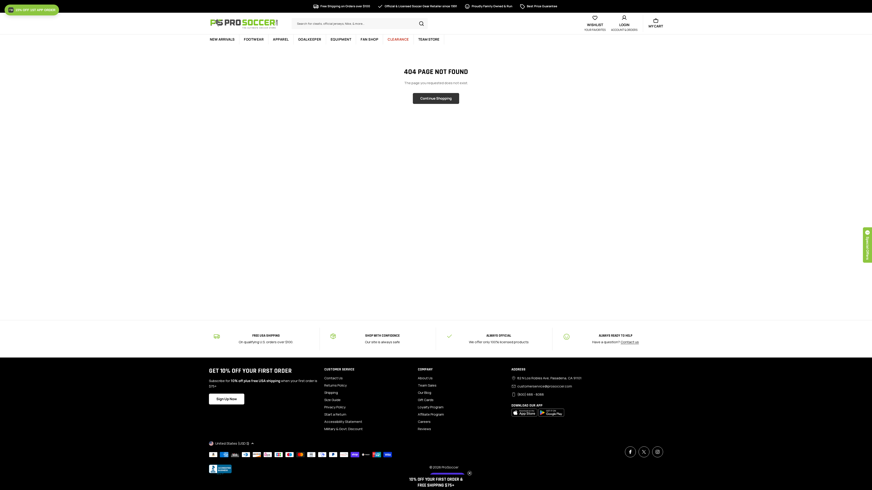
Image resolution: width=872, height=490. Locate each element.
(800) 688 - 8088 (530, 394)
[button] (867, 245)
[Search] (421, 23)
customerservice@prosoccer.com (544, 386)
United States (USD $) (232, 443)
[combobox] (360, 23)
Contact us (630, 342)
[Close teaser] (469, 473)
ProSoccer (450, 467)
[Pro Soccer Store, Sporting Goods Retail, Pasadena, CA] (220, 470)
